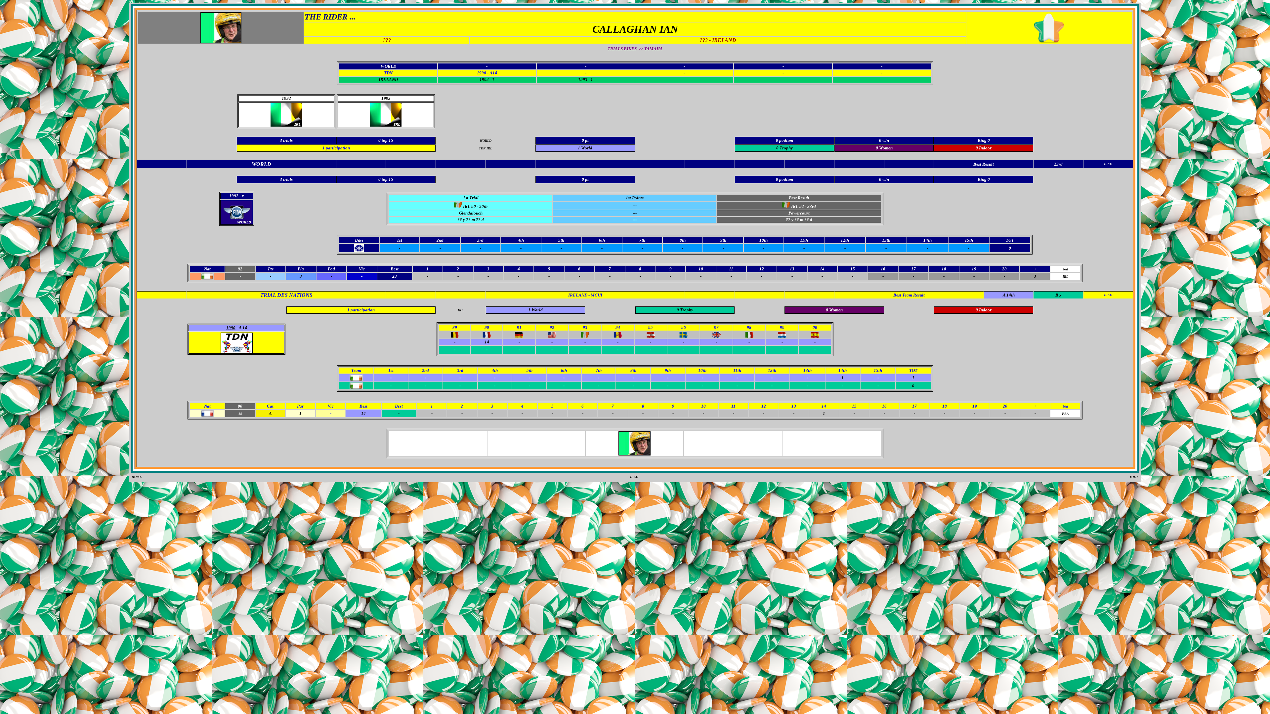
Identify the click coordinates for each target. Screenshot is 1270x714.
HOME (137, 477)
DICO (634, 477)
